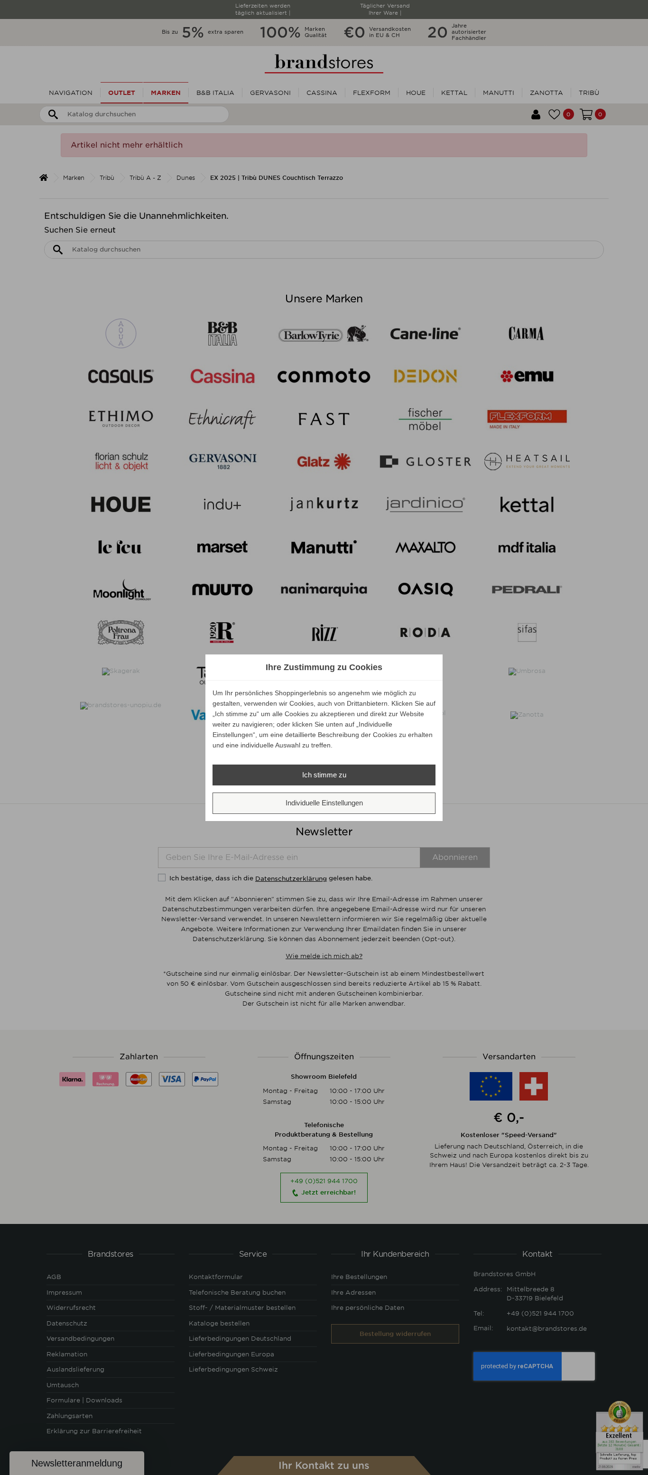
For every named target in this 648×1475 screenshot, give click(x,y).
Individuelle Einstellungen (324, 803)
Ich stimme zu (324, 775)
